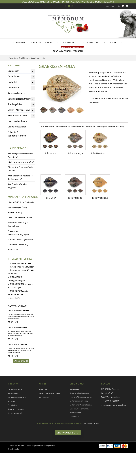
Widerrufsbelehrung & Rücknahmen (18, 224)
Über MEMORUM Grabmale (21, 202)
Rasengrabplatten (17, 93)
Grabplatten (51, 43)
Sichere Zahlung (15, 212)
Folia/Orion (50, 197)
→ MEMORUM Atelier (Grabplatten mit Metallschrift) (18, 294)
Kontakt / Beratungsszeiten (20, 239)
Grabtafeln (68, 43)
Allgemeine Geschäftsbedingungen (18, 233)
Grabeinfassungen (17, 126)
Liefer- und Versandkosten (20, 217)
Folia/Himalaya (75, 153)
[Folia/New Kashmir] (100, 140)
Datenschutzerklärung (18, 244)
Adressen (11, 401)
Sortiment (15, 65)
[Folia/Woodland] (100, 184)
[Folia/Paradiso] (75, 184)
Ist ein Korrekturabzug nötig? (21, 162)
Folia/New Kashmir (100, 153)
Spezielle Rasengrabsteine (21, 98)
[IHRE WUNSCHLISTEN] (123, 6)
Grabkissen (19, 43)
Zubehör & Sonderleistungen (68, 49)
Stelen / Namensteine (88, 43)
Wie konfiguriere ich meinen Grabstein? (20, 155)
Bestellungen (13, 393)
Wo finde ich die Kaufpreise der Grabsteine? (20, 177)
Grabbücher (35, 43)
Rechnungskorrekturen (17, 397)
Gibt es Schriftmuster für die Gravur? (20, 169)
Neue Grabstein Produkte (49, 393)
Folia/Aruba (50, 153)
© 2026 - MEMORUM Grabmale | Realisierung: (27, 445)
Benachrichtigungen (16, 409)
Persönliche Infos (15, 389)
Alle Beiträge (21, 360)
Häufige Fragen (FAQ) (17, 207)
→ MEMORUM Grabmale (19, 263)
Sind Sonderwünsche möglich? (17, 186)
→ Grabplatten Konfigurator (21, 266)
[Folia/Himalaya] (75, 140)
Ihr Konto (13, 384)
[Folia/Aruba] (51, 140)
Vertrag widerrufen (16, 413)
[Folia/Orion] (51, 184)
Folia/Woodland (100, 197)
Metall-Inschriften (112, 43)
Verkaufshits (44, 397)
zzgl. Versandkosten (91, 423)
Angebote (43, 389)
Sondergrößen (15, 104)
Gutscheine (12, 405)
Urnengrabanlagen (17, 120)
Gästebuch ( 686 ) (18, 306)
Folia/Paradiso (75, 197)
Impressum (13, 249)
